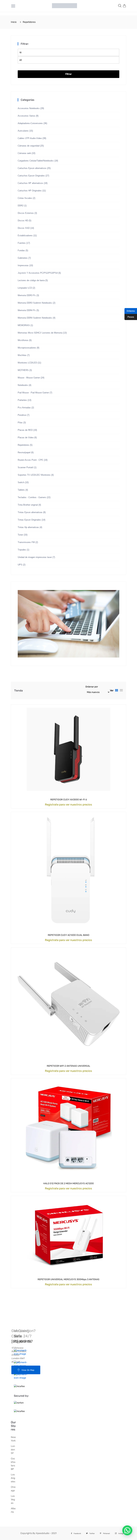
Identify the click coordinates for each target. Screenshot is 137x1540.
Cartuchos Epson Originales (31, 175)
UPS (20, 564)
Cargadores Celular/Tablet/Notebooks (36, 160)
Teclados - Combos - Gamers (32, 497)
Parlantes (22, 400)
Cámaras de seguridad (28, 145)
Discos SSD (24, 228)
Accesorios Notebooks (29, 108)
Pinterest (106, 1533)
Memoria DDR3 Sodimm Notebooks (35, 303)
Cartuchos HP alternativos (30, 183)
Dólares (129, 310)
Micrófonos (23, 340)
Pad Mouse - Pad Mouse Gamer (33, 392)
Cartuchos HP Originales (30, 190)
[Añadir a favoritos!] (68, 799)
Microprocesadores (27, 347)
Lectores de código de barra (31, 280)
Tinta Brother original (28, 505)
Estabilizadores (25, 235)
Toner (20, 535)
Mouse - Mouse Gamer (29, 377)
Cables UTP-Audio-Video (30, 138)
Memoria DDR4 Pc (27, 310)
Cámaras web (24, 153)
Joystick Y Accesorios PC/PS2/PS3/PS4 (38, 273)
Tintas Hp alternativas (28, 527)
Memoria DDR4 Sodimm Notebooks (35, 318)
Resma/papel (24, 452)
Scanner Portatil (25, 467)
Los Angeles (13, 1478)
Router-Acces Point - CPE (30, 460)
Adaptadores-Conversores (30, 123)
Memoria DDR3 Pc (27, 295)
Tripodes (22, 549)
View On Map (28, 1370)
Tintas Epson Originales (29, 520)
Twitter (92, 1533)
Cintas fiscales (25, 198)
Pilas (20, 422)
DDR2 (20, 205)
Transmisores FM (26, 542)
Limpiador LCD (25, 288)
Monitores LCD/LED (27, 362)
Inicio (14, 22)
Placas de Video (26, 437)
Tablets (21, 490)
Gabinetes (23, 258)
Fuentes (22, 243)
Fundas (21, 250)
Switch (21, 482)
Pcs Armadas (24, 407)
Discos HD (23, 220)
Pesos (129, 316)
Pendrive (22, 415)
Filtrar (68, 74)
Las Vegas (13, 1499)
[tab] (116, 690)
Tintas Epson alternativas (30, 512)
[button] (127, 1530)
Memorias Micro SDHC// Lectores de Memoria (40, 333)
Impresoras (23, 265)
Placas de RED (25, 430)
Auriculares (23, 131)
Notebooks (23, 385)
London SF (13, 1450)
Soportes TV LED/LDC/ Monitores (34, 475)
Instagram (122, 1533)
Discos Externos (26, 213)
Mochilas (22, 355)
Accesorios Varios (26, 116)
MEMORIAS (24, 325)
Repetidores (23, 445)
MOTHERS (23, 370)
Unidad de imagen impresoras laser (35, 557)
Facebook (77, 1533)
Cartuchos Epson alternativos (32, 168)
